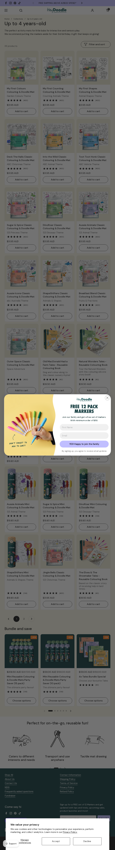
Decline (87, 841)
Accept (56, 841)
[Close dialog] (107, 397)
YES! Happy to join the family (84, 444)
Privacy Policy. (70, 832)
